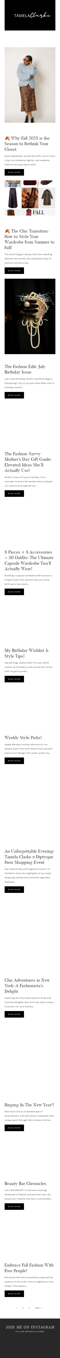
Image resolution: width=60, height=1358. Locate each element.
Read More (14, 172)
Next (39, 1308)
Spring (8, 448)
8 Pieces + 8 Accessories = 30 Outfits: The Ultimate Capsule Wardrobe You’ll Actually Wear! (29, 560)
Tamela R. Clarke (30, 15)
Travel (48, 971)
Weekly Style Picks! (23, 737)
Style (40, 129)
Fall (16, 222)
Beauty (9, 222)
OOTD (47, 222)
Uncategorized (14, 361)
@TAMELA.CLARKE (34, 1332)
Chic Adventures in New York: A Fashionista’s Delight (27, 985)
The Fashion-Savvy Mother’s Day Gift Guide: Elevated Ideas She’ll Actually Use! (28, 462)
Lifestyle (36, 222)
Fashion (9, 129)
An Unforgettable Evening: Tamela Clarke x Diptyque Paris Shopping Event (29, 857)
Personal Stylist (25, 129)
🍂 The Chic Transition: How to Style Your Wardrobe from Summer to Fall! (30, 239)
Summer (9, 732)
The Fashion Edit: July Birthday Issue (25, 369)
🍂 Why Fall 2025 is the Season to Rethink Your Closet (27, 144)
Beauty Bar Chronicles (25, 1183)
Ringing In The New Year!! (29, 1105)
